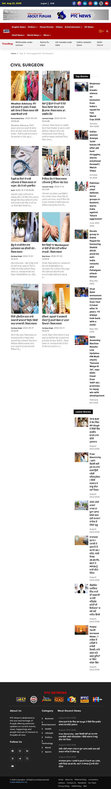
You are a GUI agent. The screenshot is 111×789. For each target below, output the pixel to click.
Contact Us (71, 783)
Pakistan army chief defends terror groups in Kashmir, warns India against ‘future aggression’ (95, 201)
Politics (32, 27)
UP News (89, 27)
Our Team (92, 783)
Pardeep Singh (16, 256)
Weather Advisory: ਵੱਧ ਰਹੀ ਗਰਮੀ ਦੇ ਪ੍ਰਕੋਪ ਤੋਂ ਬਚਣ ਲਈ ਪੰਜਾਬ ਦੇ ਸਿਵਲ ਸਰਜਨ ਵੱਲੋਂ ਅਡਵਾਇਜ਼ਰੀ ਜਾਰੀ (24, 108)
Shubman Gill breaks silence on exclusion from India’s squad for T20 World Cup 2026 (95, 101)
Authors (61, 783)
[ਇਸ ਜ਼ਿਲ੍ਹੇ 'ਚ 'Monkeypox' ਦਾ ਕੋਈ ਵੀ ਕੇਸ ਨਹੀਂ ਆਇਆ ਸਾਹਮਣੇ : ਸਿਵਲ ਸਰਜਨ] (56, 227)
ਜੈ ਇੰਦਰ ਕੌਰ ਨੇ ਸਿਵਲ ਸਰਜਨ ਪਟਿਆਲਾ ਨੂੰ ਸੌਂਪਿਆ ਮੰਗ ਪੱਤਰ (55, 180)
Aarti (13, 190)
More (46, 35)
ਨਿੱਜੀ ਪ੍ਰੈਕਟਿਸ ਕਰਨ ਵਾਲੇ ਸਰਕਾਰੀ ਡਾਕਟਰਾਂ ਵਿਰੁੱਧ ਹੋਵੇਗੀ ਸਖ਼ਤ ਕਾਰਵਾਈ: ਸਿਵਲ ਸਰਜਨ (24, 320)
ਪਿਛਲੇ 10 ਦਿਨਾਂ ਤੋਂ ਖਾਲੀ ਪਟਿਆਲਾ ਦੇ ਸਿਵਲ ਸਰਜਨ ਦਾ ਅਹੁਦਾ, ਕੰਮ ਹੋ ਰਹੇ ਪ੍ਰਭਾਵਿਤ (23, 182)
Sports (48, 752)
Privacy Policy (64, 786)
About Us (69, 780)
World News (33, 35)
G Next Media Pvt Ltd (18, 782)
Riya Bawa (46, 256)
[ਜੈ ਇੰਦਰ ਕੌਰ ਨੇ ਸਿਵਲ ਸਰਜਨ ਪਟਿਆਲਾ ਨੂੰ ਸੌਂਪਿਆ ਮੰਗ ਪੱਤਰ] (56, 160)
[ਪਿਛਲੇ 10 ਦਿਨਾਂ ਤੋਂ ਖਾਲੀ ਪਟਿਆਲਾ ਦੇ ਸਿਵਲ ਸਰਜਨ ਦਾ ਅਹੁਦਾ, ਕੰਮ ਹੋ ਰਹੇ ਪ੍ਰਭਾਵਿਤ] (25, 160)
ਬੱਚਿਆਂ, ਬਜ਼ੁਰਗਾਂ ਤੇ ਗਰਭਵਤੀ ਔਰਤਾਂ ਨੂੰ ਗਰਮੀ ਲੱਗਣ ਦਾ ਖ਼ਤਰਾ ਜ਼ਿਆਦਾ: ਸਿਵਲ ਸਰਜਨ (55, 320)
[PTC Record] (33, 699)
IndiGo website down (84, 43)
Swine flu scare (44, 43)
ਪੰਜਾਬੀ (52, 3)
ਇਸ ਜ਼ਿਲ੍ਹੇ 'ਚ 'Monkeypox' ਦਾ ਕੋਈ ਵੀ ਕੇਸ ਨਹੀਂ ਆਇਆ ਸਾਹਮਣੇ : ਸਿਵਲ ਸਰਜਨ (55, 248)
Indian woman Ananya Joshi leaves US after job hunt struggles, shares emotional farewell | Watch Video (95, 151)
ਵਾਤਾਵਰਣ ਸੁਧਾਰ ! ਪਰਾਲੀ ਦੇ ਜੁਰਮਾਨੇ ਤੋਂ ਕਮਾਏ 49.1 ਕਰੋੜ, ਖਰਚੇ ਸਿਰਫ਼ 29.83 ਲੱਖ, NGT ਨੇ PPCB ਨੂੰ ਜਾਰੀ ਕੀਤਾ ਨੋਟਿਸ (95, 555)
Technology (47, 743)
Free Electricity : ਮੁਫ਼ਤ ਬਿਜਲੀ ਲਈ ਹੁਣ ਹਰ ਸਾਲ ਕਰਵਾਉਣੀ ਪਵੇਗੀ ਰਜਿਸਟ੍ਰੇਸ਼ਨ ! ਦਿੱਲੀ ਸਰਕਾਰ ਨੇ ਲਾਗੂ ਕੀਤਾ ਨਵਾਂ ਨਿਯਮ (95, 472)
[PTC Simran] (84, 699)
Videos (59, 27)
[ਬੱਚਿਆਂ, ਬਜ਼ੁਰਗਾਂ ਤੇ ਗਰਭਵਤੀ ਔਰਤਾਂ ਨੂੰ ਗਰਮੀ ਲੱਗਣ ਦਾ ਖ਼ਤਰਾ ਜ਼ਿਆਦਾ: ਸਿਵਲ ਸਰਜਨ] (56, 298)
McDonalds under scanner (24, 43)
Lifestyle (49, 733)
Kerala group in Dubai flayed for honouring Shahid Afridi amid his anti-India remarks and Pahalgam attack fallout (95, 254)
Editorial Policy (81, 780)
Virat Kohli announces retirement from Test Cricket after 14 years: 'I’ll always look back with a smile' (95, 307)
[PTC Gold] (59, 699)
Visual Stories (47, 27)
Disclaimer (82, 783)
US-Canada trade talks (63, 43)
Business (49, 718)
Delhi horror (100, 43)
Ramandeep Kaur (17, 118)
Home (13, 53)
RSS (85, 786)
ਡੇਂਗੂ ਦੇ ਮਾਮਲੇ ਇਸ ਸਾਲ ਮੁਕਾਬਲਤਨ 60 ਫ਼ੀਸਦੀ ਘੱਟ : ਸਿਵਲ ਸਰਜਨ (23, 248)
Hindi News (17, 35)
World (48, 747)
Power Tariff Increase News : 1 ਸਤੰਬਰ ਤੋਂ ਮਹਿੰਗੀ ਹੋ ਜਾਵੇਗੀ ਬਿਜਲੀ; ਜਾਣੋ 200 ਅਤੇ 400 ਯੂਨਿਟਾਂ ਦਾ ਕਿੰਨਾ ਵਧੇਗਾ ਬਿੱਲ (95, 644)
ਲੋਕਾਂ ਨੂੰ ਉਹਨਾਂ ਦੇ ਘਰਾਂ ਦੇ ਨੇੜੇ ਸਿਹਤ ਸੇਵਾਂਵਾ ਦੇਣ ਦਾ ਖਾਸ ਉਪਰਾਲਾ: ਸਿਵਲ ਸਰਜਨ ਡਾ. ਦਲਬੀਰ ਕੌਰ (54, 108)
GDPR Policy (76, 786)
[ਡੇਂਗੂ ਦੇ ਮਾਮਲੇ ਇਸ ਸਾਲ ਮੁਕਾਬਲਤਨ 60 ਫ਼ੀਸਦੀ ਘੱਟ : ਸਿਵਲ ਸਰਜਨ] (25, 227)
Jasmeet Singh (47, 118)
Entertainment (73, 27)
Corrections (93, 780)
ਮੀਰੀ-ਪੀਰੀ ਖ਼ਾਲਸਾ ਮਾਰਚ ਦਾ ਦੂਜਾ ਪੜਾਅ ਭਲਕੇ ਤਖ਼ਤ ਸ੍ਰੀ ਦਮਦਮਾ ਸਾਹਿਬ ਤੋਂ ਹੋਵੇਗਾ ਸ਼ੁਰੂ (95, 513)
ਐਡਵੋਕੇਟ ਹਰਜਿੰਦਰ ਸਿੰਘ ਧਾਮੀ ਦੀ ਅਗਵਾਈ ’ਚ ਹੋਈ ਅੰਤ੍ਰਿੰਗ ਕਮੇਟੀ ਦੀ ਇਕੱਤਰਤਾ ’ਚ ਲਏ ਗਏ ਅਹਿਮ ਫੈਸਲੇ (95, 600)
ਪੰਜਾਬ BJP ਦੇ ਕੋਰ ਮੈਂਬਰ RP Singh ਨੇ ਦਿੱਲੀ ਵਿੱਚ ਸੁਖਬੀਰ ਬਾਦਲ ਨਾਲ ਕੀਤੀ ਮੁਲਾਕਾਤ (95, 430)
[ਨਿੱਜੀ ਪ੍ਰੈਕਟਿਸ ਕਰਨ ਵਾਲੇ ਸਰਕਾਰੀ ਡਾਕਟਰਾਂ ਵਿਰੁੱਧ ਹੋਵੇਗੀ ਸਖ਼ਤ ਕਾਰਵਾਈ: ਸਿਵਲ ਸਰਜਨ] (25, 298)
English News (19, 27)
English (44, 3)
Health (48, 729)
